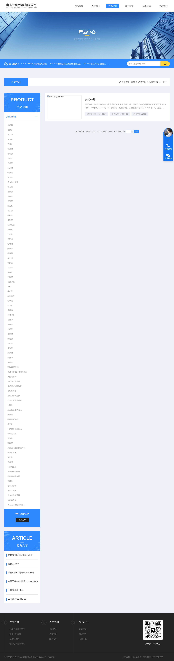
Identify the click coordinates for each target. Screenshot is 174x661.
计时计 (10, 158)
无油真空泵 (11, 500)
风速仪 (10, 348)
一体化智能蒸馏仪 (14, 429)
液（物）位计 (12, 182)
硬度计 (10, 130)
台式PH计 (90, 99)
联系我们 (163, 6)
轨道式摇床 (11, 453)
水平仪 (10, 196)
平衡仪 (10, 215)
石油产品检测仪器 (14, 400)
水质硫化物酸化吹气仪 (16, 448)
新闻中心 (129, 6)
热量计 (10, 144)
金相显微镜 (11, 391)
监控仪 (10, 334)
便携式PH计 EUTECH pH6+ (20, 555)
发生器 (10, 258)
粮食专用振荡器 (13, 495)
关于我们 (95, 6)
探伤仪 (10, 291)
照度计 (10, 320)
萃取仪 (10, 443)
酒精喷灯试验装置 (14, 386)
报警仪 (10, 244)
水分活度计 (11, 377)
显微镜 (10, 310)
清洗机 (10, 438)
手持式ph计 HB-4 (15, 590)
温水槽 (10, 301)
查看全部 (22, 520)
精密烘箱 (11, 296)
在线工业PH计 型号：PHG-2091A (23, 581)
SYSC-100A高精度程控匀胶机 (34, 64)
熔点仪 (10, 168)
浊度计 (10, 358)
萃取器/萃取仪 (13, 367)
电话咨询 (168, 149)
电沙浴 (10, 268)
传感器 (10, 125)
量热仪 (10, 177)
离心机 (10, 457)
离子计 (10, 135)
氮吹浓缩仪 (11, 486)
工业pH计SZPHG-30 (17, 599)
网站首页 (79, 6)
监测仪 (10, 220)
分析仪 (10, 163)
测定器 (10, 239)
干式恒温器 (11, 467)
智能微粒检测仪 (13, 381)
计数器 (10, 263)
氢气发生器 (11, 434)
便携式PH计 (13, 564)
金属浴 (10, 462)
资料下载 (83, 639)
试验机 (10, 234)
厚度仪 (10, 362)
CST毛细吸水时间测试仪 (17, 372)
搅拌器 (10, 253)
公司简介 (53, 629)
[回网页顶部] (168, 140)
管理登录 (147, 657)
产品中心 (112, 6)
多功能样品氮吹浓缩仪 (16, 505)
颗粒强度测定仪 (13, 396)
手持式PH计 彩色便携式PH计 (21, 572)
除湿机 (10, 206)
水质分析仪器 (15, 634)
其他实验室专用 (13, 476)
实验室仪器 (154, 82)
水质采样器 (11, 490)
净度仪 (10, 192)
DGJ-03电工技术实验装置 (95, 64)
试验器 (10, 173)
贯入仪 (10, 211)
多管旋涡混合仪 (13, 472)
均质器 (10, 415)
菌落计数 (11, 282)
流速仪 (10, 154)
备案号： (52, 657)
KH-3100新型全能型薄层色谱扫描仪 (65, 64)
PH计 (9, 286)
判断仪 (10, 329)
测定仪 (10, 339)
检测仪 (10, 353)
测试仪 (10, 324)
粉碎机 (10, 230)
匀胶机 (10, 405)
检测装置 (11, 225)
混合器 (10, 187)
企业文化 (53, 634)
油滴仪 (10, 149)
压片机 (10, 139)
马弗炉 (10, 424)
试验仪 (10, 343)
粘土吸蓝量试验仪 (14, 410)
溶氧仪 (10, 277)
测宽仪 (10, 201)
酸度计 (10, 249)
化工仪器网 (136, 657)
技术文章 (146, 6)
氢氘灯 (10, 305)
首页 (133, 82)
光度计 (10, 272)
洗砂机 (10, 481)
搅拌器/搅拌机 (13, 419)
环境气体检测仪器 (17, 629)
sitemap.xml (158, 657)
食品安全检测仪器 (17, 644)
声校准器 (11, 315)
